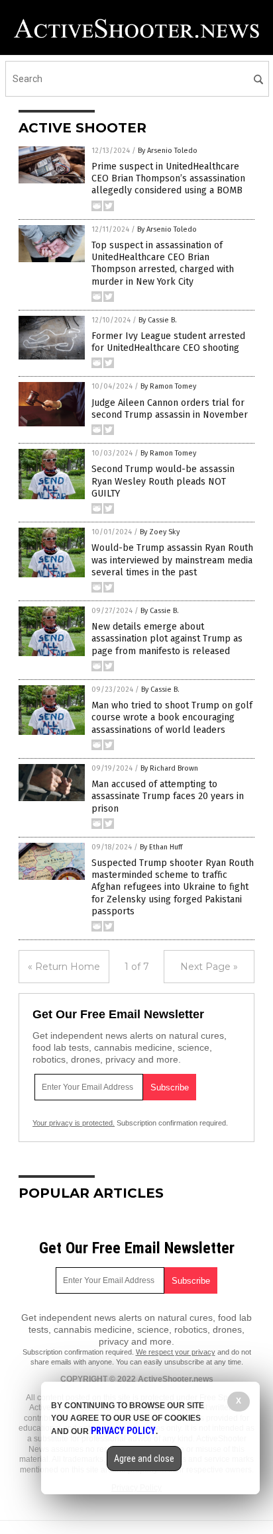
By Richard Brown (169, 768)
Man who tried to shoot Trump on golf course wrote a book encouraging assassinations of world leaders (171, 717)
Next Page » (209, 967)
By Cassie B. (157, 320)
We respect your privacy (175, 1352)
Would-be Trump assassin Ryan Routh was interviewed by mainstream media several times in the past (172, 559)
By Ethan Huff (161, 847)
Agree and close (144, 1458)
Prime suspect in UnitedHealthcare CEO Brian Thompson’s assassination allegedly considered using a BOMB (168, 178)
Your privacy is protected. (73, 1123)
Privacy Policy (123, 1430)
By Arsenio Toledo (167, 150)
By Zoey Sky (160, 532)
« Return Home (64, 967)
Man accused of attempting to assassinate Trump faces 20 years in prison (167, 796)
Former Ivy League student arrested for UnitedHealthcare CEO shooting (168, 342)
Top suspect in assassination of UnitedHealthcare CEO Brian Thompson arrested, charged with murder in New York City (162, 263)
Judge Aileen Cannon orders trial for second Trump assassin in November (169, 408)
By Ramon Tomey (168, 386)
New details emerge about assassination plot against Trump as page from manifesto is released (167, 638)
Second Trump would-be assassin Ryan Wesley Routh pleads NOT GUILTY (163, 481)
